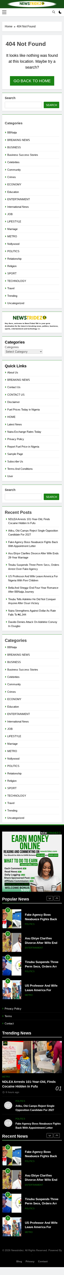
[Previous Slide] (50, 898)
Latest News (14, 424)
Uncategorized (15, 303)
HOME (11, 416)
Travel (10, 288)
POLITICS (13, 251)
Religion (12, 266)
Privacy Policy (15, 439)
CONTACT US (16, 394)
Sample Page (15, 453)
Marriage (12, 228)
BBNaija (12, 132)
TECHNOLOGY (16, 280)
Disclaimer (13, 402)
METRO (12, 236)
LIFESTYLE (14, 221)
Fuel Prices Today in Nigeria (23, 409)
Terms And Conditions (20, 468)
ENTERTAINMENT (18, 199)
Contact (9, 1023)
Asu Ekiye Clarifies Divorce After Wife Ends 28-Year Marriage (42, 919)
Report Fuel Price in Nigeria (23, 446)
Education (13, 191)
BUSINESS (14, 147)
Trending (12, 295)
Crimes (11, 177)
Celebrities (13, 162)
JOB (10, 214)
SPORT (12, 273)
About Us (12, 372)
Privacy (30, 1261)
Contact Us (13, 387)
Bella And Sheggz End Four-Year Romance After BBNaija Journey (43, 990)
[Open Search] (53, 12)
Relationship (14, 258)
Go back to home (32, 81)
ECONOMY (14, 184)
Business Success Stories (22, 154)
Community (14, 169)
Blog (19, 1261)
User (10, 476)
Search (10, 98)
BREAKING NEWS (18, 139)
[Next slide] (57, 898)
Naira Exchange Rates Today (24, 431)
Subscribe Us (15, 461)
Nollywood (13, 243)
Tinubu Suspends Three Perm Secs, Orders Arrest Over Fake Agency (43, 943)
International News (18, 206)
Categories (12, 347)
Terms (8, 1016)
